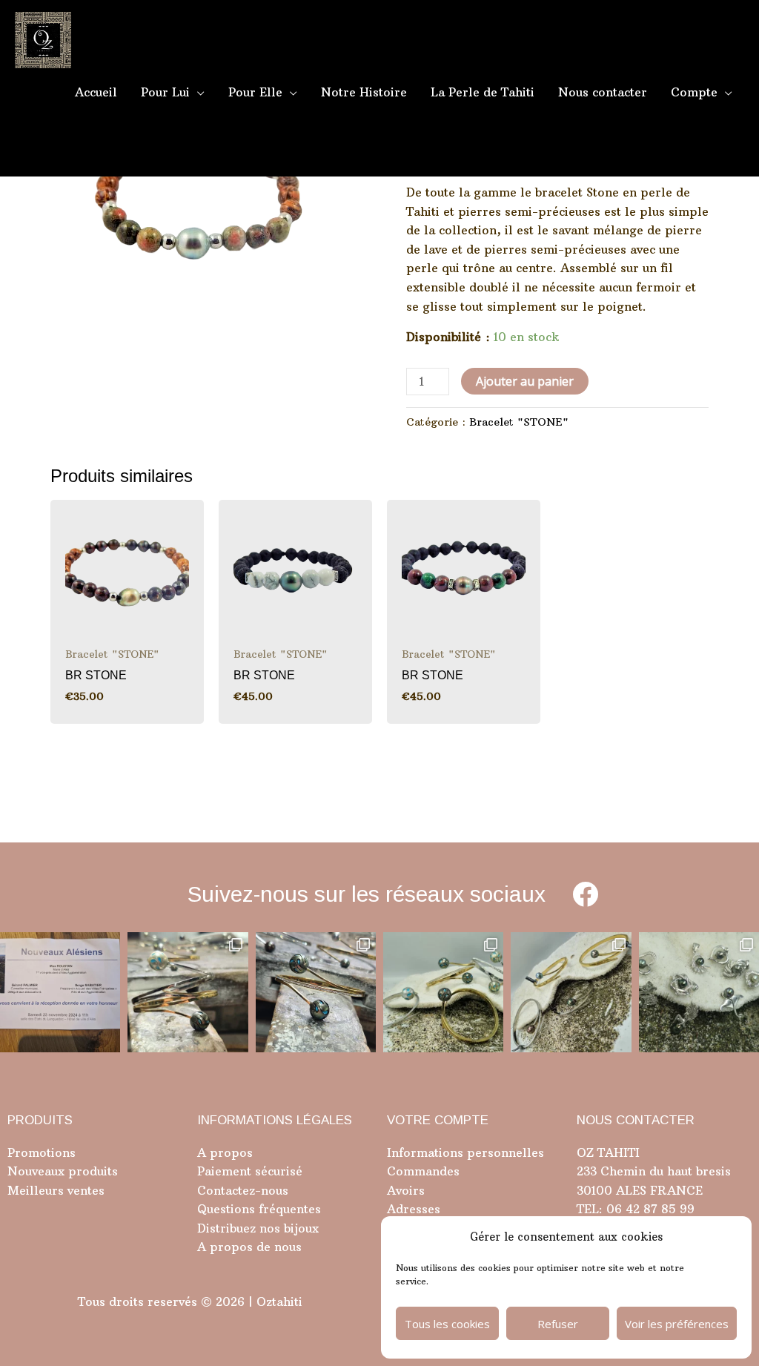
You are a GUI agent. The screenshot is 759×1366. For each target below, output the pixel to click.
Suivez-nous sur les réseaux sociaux (367, 894)
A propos (225, 1152)
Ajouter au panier (525, 381)
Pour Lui (165, 92)
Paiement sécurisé (249, 1171)
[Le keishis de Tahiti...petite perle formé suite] (699, 992)
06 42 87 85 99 (649, 1208)
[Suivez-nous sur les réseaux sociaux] (585, 894)
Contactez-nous (242, 1190)
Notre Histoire (364, 92)
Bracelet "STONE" (519, 422)
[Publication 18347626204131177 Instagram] (187, 992)
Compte (694, 92)
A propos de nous (249, 1246)
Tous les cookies (447, 1323)
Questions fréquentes (259, 1208)
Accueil (96, 92)
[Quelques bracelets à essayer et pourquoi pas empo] (571, 992)
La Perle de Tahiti (482, 92)
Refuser (557, 1323)
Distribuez (226, 1228)
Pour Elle (255, 92)
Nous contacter (602, 92)
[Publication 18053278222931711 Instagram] (316, 992)
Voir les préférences (677, 1323)
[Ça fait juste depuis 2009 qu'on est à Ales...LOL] (60, 992)
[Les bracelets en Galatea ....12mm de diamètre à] (443, 992)
